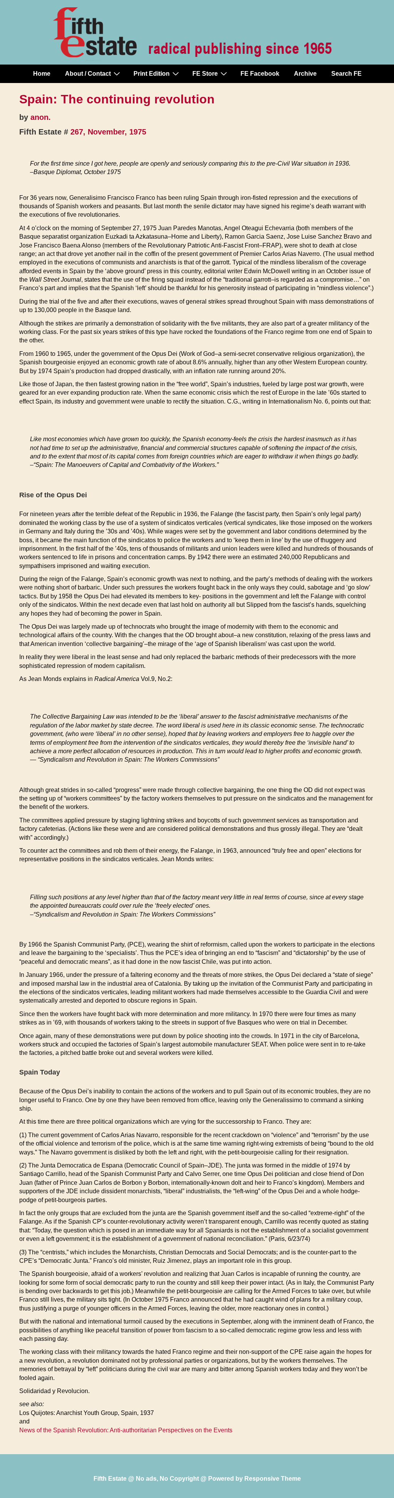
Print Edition (152, 73)
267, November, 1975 (108, 132)
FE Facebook (259, 73)
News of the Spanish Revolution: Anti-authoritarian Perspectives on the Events (125, 1430)
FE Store (205, 73)
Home (41, 73)
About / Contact (88, 73)
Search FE (346, 73)
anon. (40, 117)
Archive (305, 73)
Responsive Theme (272, 1478)
